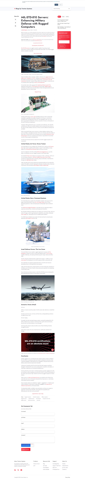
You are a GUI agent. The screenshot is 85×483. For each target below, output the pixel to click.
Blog (44, 463)
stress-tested (23, 260)
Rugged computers (28, 397)
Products (35, 461)
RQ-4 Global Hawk (44, 165)
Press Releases (46, 467)
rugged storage (47, 86)
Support (55, 461)
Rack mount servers (31, 400)
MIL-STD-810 (38, 398)
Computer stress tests (46, 398)
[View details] (15, 470)
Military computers (45, 397)
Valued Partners (65, 465)
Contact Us (64, 469)
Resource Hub (46, 461)
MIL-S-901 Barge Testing (39, 202)
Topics (63, 16)
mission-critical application (39, 82)
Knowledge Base (56, 463)
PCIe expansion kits (36, 86)
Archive (67, 16)
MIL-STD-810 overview (38, 40)
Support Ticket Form (57, 465)
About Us (64, 461)
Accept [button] (56, 4)
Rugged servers (24, 398)
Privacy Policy (67, 477)
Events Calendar (46, 469)
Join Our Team (65, 467)
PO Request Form (56, 469)
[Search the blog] (69, 8)
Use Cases (45, 465)
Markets (63, 463)
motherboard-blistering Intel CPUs (44, 85)
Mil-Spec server (29, 155)
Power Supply (23, 214)
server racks (33, 116)
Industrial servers (31, 398)
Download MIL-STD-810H (41, 353)
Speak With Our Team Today (37, 393)
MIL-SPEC (38, 400)
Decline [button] (61, 4)
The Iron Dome (49, 253)
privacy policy (55, 1)
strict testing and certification (44, 78)
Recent (59, 16)
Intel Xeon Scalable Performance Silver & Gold (41, 157)
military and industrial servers (33, 377)
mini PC (33, 78)
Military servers (23, 400)
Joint (34, 465)
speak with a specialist (49, 353)
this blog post (44, 36)
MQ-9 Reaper (36, 165)
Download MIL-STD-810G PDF (38, 45)
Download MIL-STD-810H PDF (37, 43)
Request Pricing (38, 92)
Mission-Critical (36, 463)
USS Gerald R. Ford (29, 218)
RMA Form (55, 467)
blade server (23, 78)
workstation (29, 78)
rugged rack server (49, 77)
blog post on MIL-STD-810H (37, 39)
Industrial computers (36, 397)
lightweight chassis (30, 160)
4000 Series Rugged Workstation (29, 207)
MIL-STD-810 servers (25, 48)
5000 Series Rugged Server (42, 152)
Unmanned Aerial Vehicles (31, 149)
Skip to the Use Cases (38, 53)
